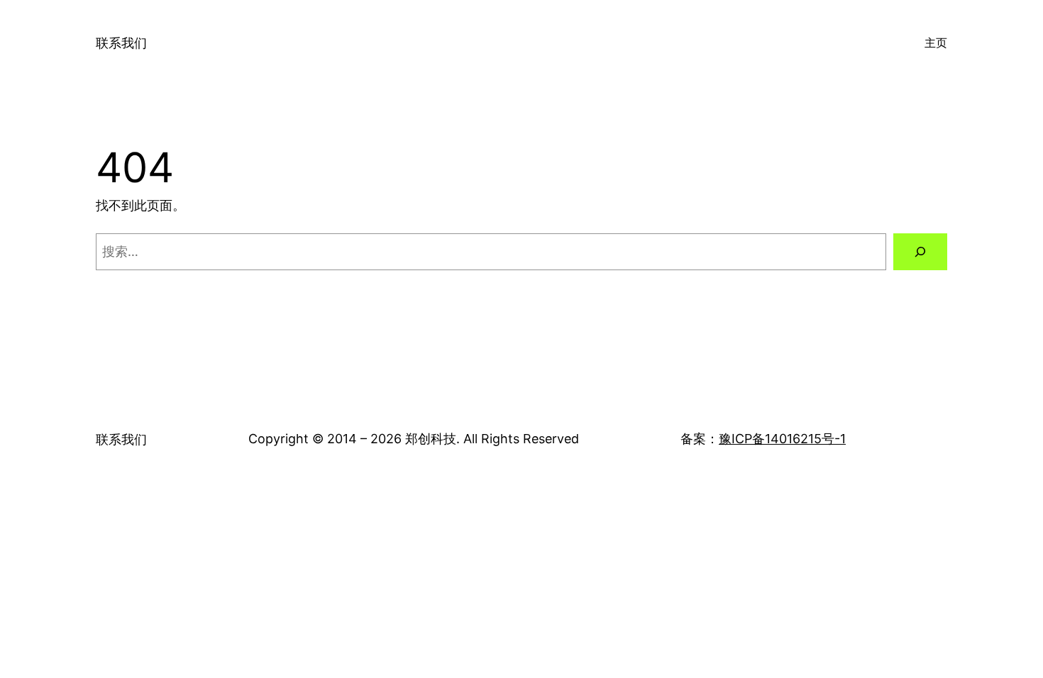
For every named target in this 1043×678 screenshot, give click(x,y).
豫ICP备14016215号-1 (782, 438)
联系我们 (121, 42)
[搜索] (920, 251)
